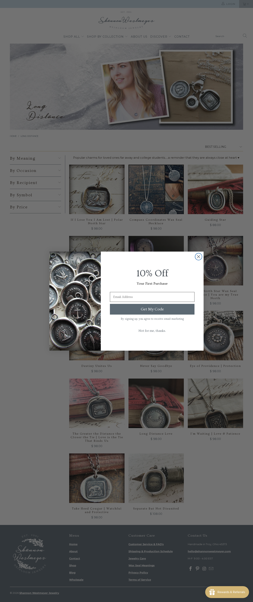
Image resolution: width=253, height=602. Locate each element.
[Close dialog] (198, 256)
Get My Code (152, 309)
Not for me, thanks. (152, 331)
